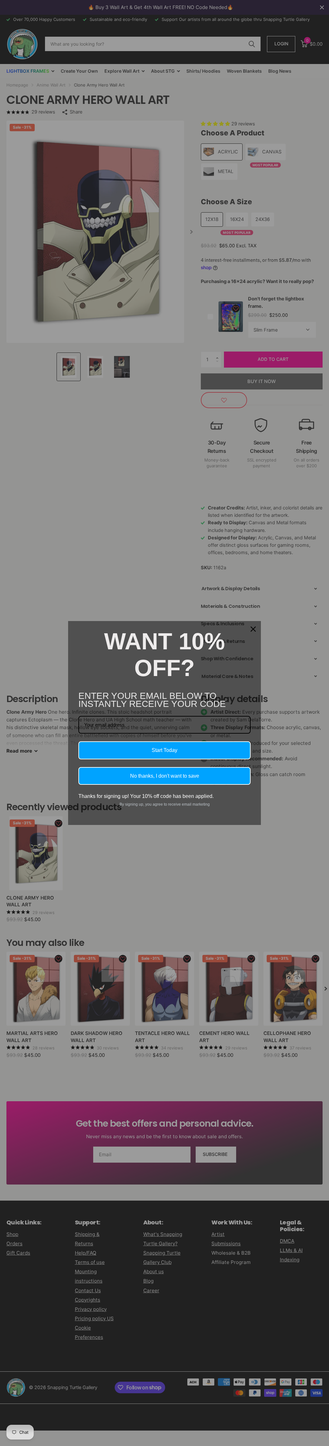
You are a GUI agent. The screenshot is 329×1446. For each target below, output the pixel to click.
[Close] (253, 629)
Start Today (164, 750)
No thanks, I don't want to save (164, 776)
